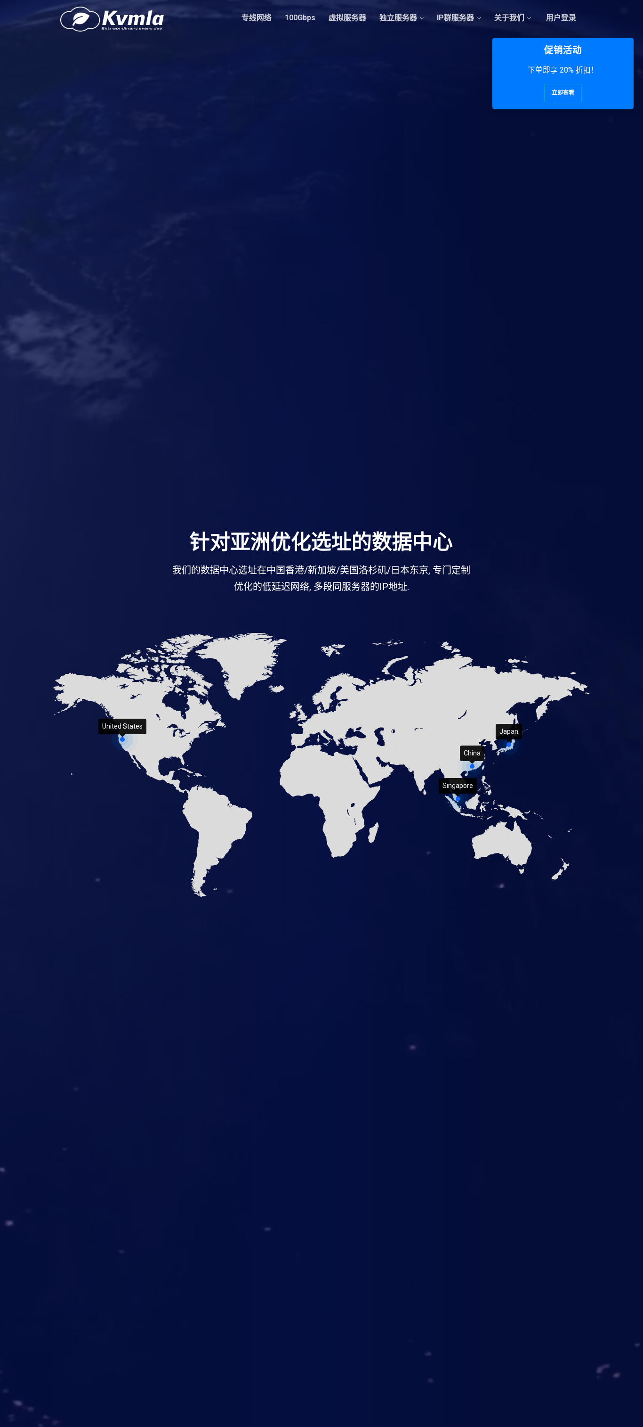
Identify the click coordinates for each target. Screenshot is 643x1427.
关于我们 (509, 17)
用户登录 (560, 17)
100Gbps (300, 17)
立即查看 (563, 93)
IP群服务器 (455, 17)
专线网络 (256, 17)
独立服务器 (398, 17)
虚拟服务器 (347, 17)
